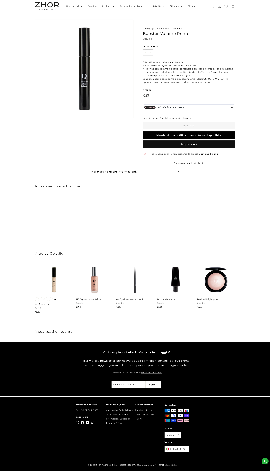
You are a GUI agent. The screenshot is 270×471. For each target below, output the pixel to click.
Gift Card (192, 6)
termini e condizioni (151, 372)
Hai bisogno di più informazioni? (114, 171)
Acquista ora (188, 144)
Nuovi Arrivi (73, 6)
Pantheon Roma (143, 410)
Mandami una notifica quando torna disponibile (188, 135)
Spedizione (166, 118)
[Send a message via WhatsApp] (265, 461)
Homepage (148, 29)
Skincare (175, 6)
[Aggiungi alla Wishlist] (71, 274)
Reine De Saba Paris (146, 414)
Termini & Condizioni (116, 414)
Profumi (107, 6)
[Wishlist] (226, 6)
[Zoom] (84, 69)
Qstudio (176, 29)
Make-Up (157, 6)
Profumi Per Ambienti (132, 6)
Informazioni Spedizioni (118, 419)
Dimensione (150, 46)
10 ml (148, 52)
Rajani (138, 419)
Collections (163, 29)
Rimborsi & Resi (113, 423)
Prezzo (147, 90)
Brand (91, 6)
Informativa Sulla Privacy (119, 410)
